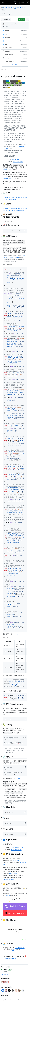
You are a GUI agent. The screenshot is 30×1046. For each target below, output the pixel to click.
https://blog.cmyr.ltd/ (17, 847)
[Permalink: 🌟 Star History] (1, 920)
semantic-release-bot (11, 24)
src (6, 41)
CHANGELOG (7, 169)
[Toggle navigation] (2, 2)
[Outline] (27, 70)
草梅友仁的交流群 (18, 161)
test (6, 44)
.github (7, 30)
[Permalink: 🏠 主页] (1, 193)
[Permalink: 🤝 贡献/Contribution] (1, 854)
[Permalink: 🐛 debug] (1, 724)
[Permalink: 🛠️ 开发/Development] (1, 704)
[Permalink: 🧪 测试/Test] (1, 756)
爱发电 (8, 895)
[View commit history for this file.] (6, 27)
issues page (16, 860)
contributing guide (8, 879)
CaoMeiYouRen (8, 8)
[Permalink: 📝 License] (1, 943)
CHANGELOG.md (9, 61)
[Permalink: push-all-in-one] (1, 76)
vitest (11, 761)
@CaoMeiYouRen (16, 850)
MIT (13, 950)
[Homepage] (15, 2)
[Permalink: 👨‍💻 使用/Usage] (1, 236)
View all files (15, 65)
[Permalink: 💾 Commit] (1, 829)
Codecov (18, 778)
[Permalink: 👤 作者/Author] (1, 840)
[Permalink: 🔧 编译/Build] (1, 807)
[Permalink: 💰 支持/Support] (1, 884)
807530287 (15, 159)
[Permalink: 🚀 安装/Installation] (1, 225)
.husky (6, 34)
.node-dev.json (9, 54)
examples (7, 37)
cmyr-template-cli (10, 958)
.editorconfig (8, 47)
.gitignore (7, 51)
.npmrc (7, 58)
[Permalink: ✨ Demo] (1, 204)
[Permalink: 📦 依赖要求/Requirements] (1, 215)
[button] (25, 230)
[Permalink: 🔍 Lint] (1, 818)
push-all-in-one (21, 8)
